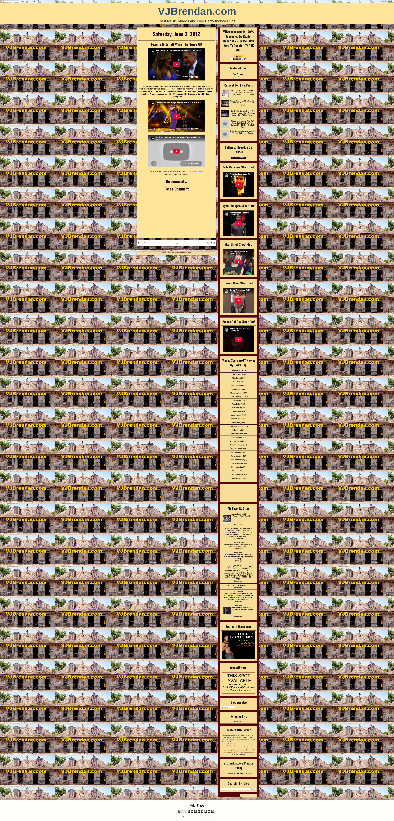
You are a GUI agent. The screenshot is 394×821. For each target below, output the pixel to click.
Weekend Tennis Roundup (242, 516)
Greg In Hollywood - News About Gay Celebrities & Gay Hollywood (238, 529)
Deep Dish (238, 606)
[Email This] (194, 172)
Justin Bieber (236, 415)
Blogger (208, 817)
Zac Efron (236, 382)
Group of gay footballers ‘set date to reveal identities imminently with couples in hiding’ (238, 557)
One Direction (236, 385)
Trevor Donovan (237, 474)
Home (177, 243)
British (171, 174)
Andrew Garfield (236, 441)
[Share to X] (198, 172)
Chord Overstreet (236, 400)
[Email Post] (190, 171)
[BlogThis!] (196, 172)
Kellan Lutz (236, 430)
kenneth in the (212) (238, 514)
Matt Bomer (236, 408)
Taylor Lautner (236, 456)
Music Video (178, 174)
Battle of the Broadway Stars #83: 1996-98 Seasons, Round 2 (242, 609)
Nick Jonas (236, 378)
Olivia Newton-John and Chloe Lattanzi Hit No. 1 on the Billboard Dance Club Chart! (243, 93)
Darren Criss (236, 371)
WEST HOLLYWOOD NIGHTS (238, 585)
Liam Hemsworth (236, 434)
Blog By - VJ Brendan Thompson (168, 171)
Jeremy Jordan (237, 467)
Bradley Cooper (236, 445)
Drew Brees (236, 411)
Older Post (211, 243)
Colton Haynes (236, 419)
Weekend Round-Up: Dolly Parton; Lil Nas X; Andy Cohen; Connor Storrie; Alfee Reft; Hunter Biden (238, 534)
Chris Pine (236, 389)
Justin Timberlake (236, 396)
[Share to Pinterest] (202, 172)
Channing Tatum (236, 393)
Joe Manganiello (236, 452)
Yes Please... (239, 74)
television (186, 174)
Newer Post (142, 243)
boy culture (238, 565)
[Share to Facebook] (200, 172)
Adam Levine (236, 437)
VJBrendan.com (197, 11)
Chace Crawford (237, 463)
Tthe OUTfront (238, 542)
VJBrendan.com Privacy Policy (239, 773)
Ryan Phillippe (236, 448)
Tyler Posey (236, 423)
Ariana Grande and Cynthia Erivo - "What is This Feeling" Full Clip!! (243, 103)
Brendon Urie (237, 471)
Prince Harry (236, 374)
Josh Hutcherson (237, 460)
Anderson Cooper (236, 426)
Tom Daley (236, 404)
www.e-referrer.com (238, 721)
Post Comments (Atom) (181, 248)
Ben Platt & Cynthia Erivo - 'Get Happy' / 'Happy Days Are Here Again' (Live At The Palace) (243, 113)
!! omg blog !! (238, 591)
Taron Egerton (237, 478)
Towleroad (238, 553)
